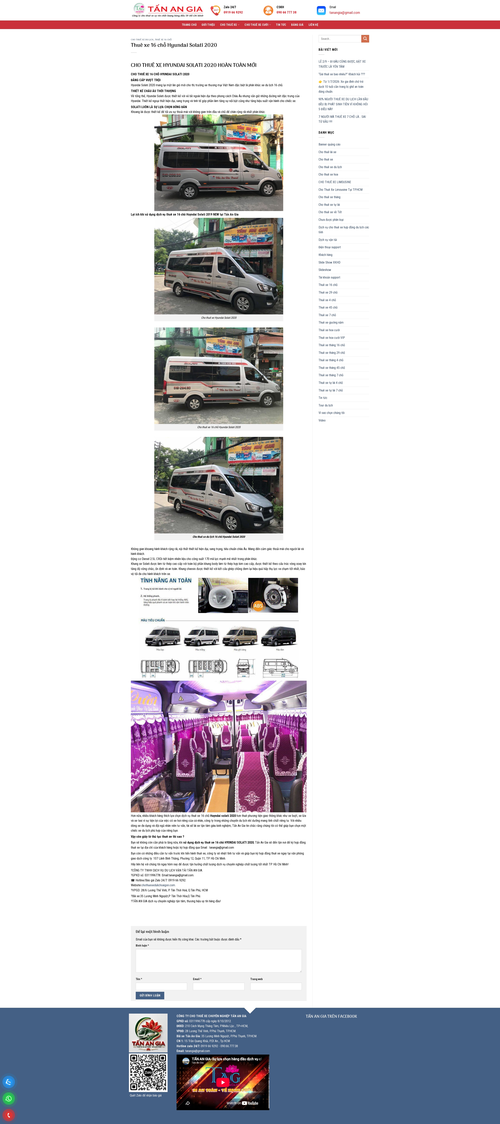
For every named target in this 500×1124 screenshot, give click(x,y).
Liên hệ (313, 25)
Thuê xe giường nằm (331, 322)
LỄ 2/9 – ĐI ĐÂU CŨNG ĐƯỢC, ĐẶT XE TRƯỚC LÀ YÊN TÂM (342, 64)
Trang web (256, 979)
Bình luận (142, 945)
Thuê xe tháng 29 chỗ (332, 353)
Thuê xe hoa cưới (329, 330)
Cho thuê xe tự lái (329, 205)
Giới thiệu (208, 25)
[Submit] (365, 39)
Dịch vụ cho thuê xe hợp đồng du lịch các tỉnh (344, 229)
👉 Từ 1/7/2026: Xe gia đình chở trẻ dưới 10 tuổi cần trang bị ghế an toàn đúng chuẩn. (341, 86)
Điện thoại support (330, 247)
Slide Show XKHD (329, 262)
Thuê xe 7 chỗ (327, 315)
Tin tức (281, 25)
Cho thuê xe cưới (256, 25)
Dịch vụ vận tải (328, 240)
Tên (139, 979)
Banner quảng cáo (329, 144)
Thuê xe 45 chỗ (328, 307)
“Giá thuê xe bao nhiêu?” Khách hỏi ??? (342, 74)
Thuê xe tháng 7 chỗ (331, 375)
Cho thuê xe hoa (328, 174)
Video (322, 420)
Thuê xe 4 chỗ (327, 300)
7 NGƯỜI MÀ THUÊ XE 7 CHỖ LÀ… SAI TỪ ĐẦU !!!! (342, 119)
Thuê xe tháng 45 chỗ (332, 368)
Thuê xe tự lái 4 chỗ (331, 383)
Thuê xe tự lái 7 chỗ (331, 390)
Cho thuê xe (228, 25)
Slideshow (325, 270)
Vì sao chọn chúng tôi (332, 413)
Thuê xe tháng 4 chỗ (331, 360)
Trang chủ (189, 25)
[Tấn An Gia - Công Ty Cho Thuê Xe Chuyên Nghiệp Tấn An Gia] (167, 10)
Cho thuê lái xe (327, 152)
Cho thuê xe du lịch (142, 40)
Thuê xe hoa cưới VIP (332, 338)
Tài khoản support (329, 277)
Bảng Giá (297, 25)
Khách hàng (325, 255)
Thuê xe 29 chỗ (328, 292)
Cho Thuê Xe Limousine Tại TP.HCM (340, 190)
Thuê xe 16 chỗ (163, 40)
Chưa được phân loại (331, 220)
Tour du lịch (326, 405)
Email (197, 979)
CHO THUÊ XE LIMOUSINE (335, 182)
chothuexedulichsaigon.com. (158, 885)
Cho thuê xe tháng (329, 197)
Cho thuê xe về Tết (330, 212)
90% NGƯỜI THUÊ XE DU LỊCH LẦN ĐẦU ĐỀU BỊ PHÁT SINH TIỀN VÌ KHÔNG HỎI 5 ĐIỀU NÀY (343, 104)
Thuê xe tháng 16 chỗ (332, 345)
